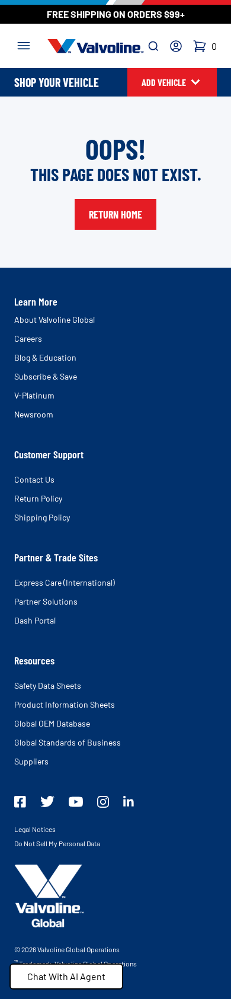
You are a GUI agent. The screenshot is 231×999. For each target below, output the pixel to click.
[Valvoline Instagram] (103, 802)
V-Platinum (34, 395)
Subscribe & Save (45, 376)
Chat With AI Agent (66, 976)
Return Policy (38, 498)
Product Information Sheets (64, 704)
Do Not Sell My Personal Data (57, 843)
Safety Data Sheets (47, 685)
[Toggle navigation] (23, 44)
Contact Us (34, 479)
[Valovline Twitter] (47, 801)
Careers (28, 338)
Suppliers (31, 761)
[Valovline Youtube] (76, 802)
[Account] (176, 46)
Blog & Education (45, 357)
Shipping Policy (42, 517)
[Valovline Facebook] (20, 802)
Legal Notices (35, 829)
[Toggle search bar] (153, 46)
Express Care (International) (64, 582)
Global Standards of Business (67, 742)
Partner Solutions (46, 601)
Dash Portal (35, 620)
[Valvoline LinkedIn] (128, 801)
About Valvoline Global (54, 319)
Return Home (115, 214)
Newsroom (33, 414)
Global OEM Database (52, 723)
